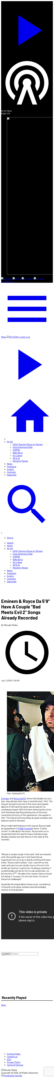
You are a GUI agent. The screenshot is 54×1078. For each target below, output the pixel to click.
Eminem (5, 798)
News (10, 463)
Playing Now (7, 281)
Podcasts (11, 466)
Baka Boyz (18, 452)
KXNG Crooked (25, 828)
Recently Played (20, 461)
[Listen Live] (27, 29)
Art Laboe (17, 455)
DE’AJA (16, 458)
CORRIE (16, 449)
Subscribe (11, 474)
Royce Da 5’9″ (20, 798)
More (3, 1005)
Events (10, 469)
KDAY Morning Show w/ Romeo (28, 444)
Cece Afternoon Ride (23, 447)
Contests (11, 472)
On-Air (10, 441)
